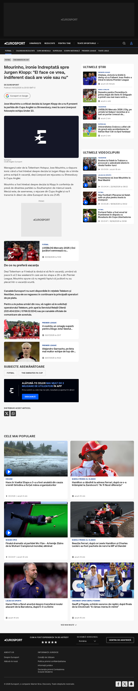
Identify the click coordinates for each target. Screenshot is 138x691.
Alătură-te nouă (11, 661)
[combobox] (87, 641)
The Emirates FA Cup (21, 60)
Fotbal (7, 60)
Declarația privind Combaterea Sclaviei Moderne (51, 670)
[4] (52, 642)
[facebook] (118, 684)
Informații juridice (45, 665)
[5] (55, 642)
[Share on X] (6, 413)
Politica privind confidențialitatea (52, 661)
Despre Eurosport (11, 657)
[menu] (124, 43)
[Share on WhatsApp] (13, 413)
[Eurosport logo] (14, 43)
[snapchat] (131, 684)
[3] (49, 642)
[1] (42, 642)
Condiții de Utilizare (46, 657)
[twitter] (124, 684)
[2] (46, 642)
